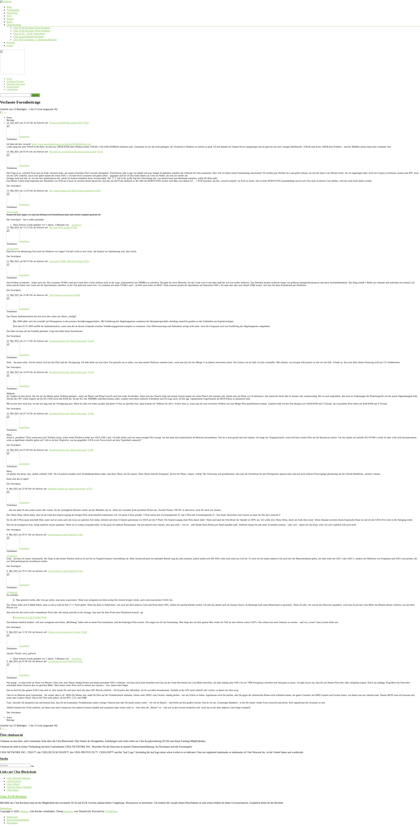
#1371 (90, 489)
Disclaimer (12, 822)
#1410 (91, 372)
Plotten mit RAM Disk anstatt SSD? (66, 123)
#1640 (77, 295)
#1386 (91, 413)
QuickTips (12, 12)
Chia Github (13, 784)
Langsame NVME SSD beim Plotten (66, 261)
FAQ (9, 15)
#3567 (86, 123)
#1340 (80, 534)
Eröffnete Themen (15, 81)
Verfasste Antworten (16, 84)
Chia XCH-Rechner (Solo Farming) (31, 27)
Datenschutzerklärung (18, 819)
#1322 (80, 571)
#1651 (87, 261)
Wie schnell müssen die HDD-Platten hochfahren (71, 191)
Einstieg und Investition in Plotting (64, 632)
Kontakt (11, 42)
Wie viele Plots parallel (60, 227)
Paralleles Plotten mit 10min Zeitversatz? (68, 341)
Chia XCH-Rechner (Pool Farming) (31, 30)
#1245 (80, 661)
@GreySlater (13, 212)
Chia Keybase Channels (19, 787)
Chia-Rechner (14, 24)
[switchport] (12, 73)
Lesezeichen (12, 89)
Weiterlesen (6, 808)
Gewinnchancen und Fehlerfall (62, 534)
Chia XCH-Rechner (13, 796)
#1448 (91, 341)
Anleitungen (13, 10)
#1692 (98, 191)
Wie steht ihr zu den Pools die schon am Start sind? (73, 151)
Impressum (12, 817)
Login (10, 45)
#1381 (91, 450)
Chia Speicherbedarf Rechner (28, 36)
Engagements (13, 86)
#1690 (74, 227)
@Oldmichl (12, 556)
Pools (9, 21)
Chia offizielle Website (18, 778)
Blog (9, 7)
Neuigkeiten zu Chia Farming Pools (30, 617)
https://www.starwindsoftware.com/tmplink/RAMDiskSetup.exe (61, 144)
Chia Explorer (14, 781)
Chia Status (12, 790)
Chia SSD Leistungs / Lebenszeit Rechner (35, 39)
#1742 (100, 151)
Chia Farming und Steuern (61, 295)
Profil (9, 79)
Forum (10, 18)
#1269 (84, 632)
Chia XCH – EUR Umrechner (29, 33)
